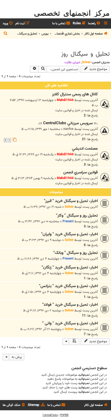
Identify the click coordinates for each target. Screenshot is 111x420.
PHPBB (64, 415)
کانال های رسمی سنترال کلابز (75, 94)
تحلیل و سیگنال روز (85, 54)
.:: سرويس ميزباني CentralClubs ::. (68, 123)
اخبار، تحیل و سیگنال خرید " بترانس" (68, 286)
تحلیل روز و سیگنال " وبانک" (75, 253)
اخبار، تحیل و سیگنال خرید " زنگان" (70, 267)
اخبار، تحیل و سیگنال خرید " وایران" (69, 234)
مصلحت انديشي (85, 148)
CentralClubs (50, 415)
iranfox (68, 129)
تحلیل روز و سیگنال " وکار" (77, 215)
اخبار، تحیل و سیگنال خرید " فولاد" (70, 304)
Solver (86, 62)
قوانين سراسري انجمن (80, 172)
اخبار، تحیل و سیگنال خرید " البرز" (71, 201)
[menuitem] (94, 23)
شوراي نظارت (72, 62)
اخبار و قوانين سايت (67, 110)
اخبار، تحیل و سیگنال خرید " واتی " (70, 323)
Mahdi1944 (65, 100)
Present (68, 221)
